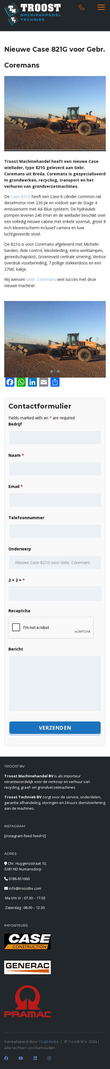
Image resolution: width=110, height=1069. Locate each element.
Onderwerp (19, 549)
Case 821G (20, 196)
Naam (16, 455)
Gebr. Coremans (41, 279)
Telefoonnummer (26, 517)
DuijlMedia (48, 1041)
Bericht (15, 649)
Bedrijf (15, 424)
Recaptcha (19, 610)
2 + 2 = (16, 580)
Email (15, 486)
